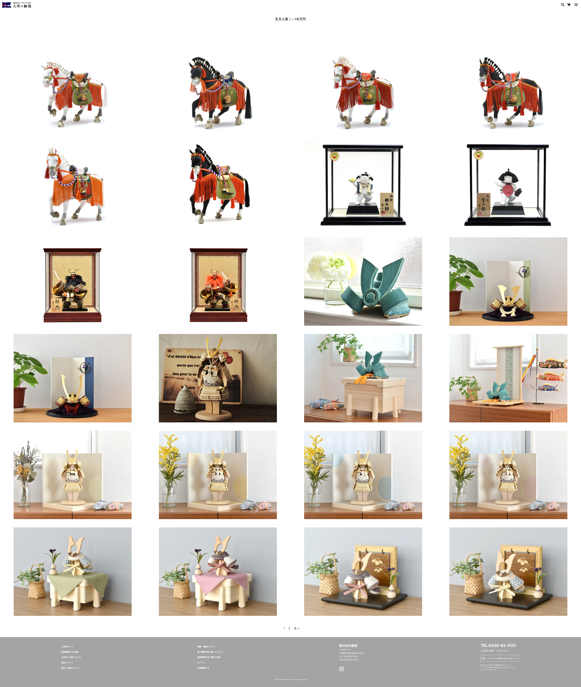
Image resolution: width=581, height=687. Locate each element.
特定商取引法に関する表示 (209, 657)
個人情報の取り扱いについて (210, 652)
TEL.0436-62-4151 (498, 645)
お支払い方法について (71, 657)
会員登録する (203, 668)
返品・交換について (70, 668)
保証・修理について (206, 646)
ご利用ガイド (67, 646)
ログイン (201, 662)
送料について (67, 662)
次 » (297, 628)
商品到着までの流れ (70, 652)
